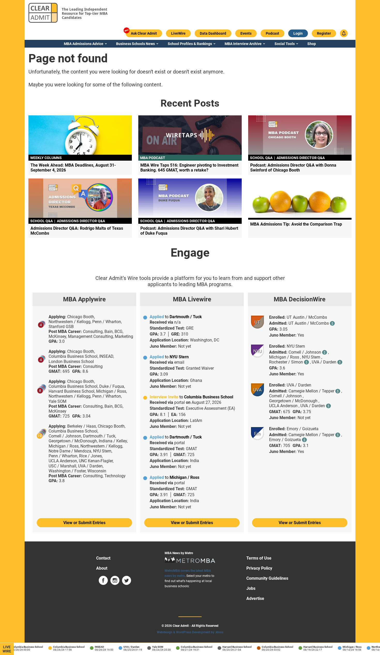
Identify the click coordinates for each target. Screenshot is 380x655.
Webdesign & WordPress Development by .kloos (190, 632)
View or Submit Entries (84, 522)
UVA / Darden (127, 646)
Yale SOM (153, 646)
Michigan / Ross (347, 646)
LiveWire (7, 649)
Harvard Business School (232, 646)
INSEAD (95, 646)
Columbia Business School (23, 646)
